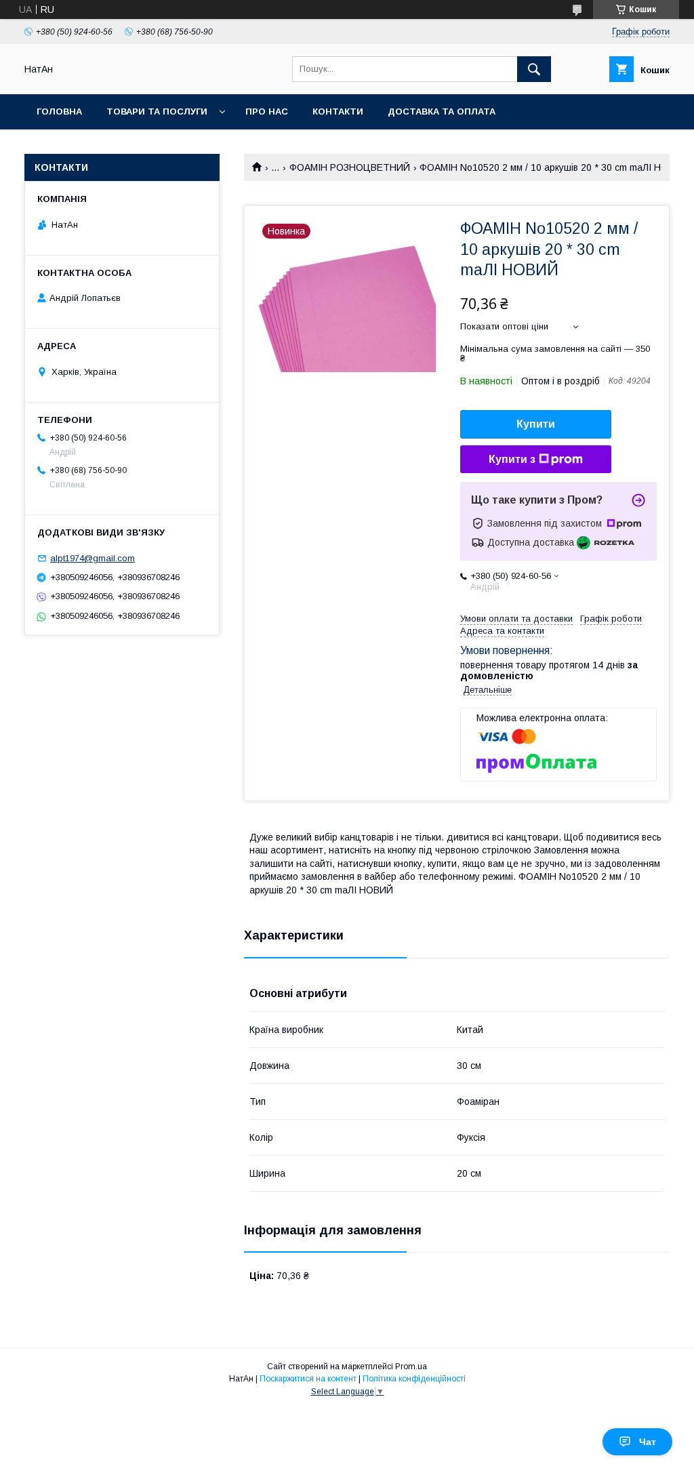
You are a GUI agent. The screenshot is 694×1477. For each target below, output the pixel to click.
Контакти (337, 111)
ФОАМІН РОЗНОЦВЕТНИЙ (349, 167)
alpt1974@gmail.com (92, 558)
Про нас (266, 111)
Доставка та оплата (441, 111)
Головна (59, 111)
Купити (535, 424)
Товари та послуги (156, 111)
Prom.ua (411, 1366)
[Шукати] (534, 69)
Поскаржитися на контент (308, 1378)
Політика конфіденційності (414, 1378)
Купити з (512, 459)
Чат (647, 1441)
